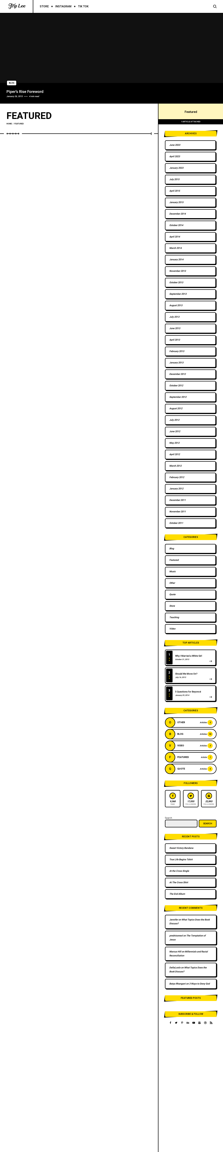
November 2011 (177, 511)
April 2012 (174, 454)
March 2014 (175, 248)
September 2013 (177, 294)
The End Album (177, 894)
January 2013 (176, 362)
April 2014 (174, 237)
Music (172, 571)
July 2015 (174, 179)
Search (168, 817)
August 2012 (175, 408)
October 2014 (176, 225)
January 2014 (176, 259)
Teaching (174, 617)
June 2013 (174, 328)
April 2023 (174, 156)
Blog (11, 83)
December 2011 (177, 500)
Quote (172, 594)
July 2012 (174, 420)
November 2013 (177, 271)
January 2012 (176, 488)
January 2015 (176, 202)
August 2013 (175, 305)
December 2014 (177, 214)
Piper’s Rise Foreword (24, 91)
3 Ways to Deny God (199, 984)
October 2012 (176, 385)
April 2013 (174, 340)
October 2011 (176, 523)
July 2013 (174, 317)
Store (172, 606)
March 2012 (175, 466)
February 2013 (176, 351)
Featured (174, 560)
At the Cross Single (179, 871)
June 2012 (174, 431)
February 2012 (176, 477)
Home (9, 123)
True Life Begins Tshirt (181, 859)
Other (172, 583)
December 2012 (177, 374)
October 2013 (176, 282)
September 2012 (177, 397)
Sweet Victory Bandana (181, 848)
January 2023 (176, 168)
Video (172, 629)
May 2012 (174, 443)
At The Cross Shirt (178, 882)
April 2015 (174, 191)
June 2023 (174, 145)
